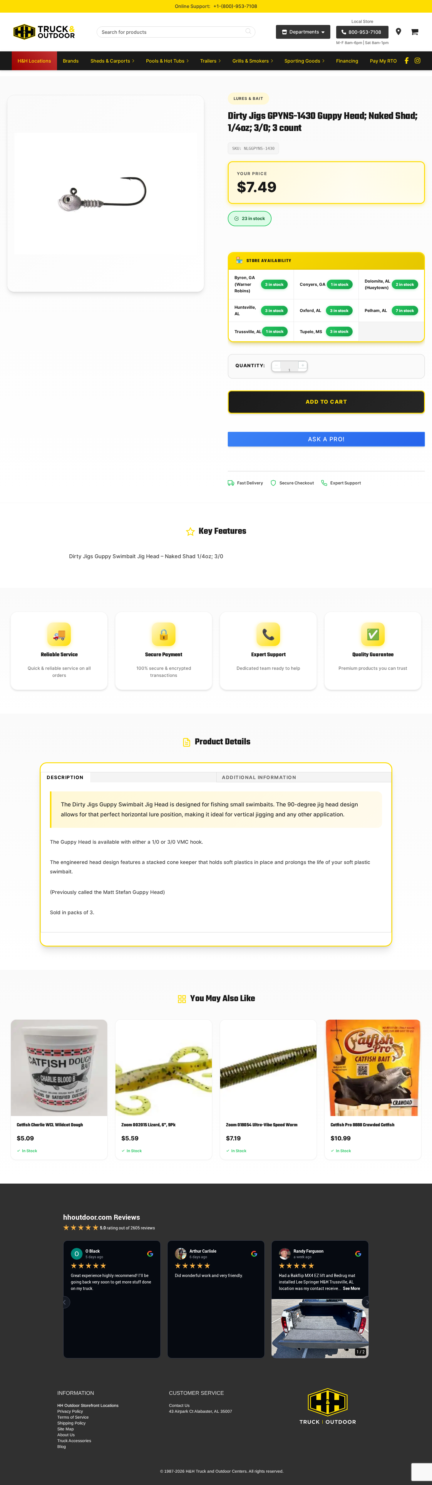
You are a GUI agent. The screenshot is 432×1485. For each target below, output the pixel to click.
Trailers (208, 61)
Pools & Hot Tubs (165, 61)
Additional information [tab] (259, 777)
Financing (347, 61)
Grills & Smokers (250, 61)
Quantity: (250, 365)
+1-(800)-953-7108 (235, 6)
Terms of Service (73, 1417)
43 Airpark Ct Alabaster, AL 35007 (200, 1411)
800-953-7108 (365, 32)
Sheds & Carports (110, 61)
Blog (61, 1446)
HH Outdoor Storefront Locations (87, 1405)
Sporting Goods (302, 61)
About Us (66, 1434)
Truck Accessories (74, 1440)
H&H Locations (34, 61)
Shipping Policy (71, 1423)
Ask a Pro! (326, 439)
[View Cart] (414, 32)
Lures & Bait (248, 98)
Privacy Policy (70, 1411)
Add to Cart (326, 402)
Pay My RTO (383, 61)
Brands (71, 61)
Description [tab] (65, 777)
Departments (304, 32)
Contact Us (179, 1405)
